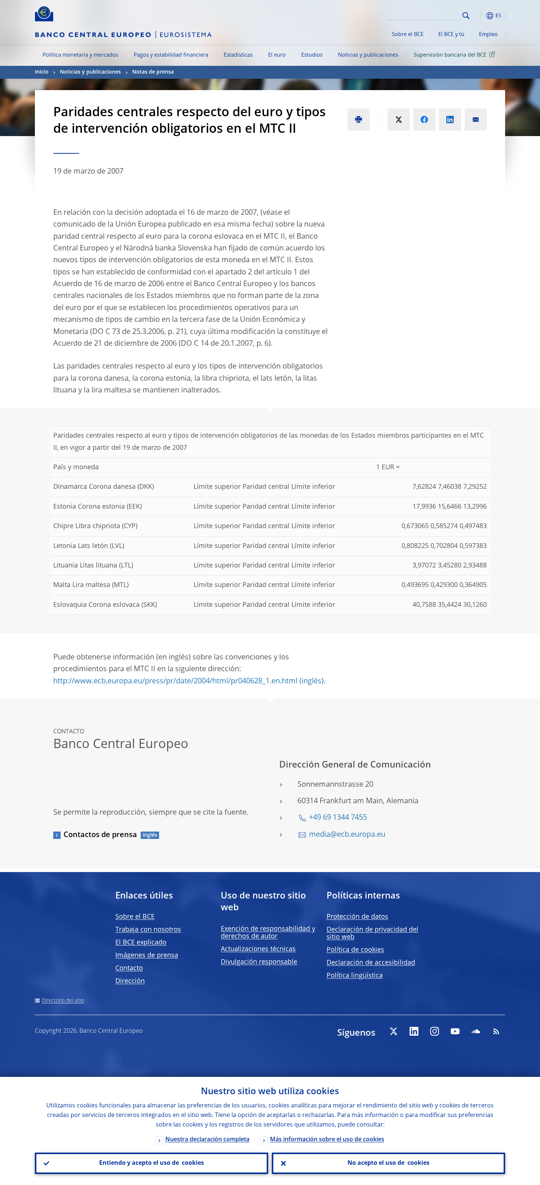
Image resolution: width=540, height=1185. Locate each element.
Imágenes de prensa (146, 955)
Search (466, 15)
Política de (355, 950)
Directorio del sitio (63, 1000)
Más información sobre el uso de (327, 1140)
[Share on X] (399, 119)
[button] (479, 16)
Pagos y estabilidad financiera (171, 55)
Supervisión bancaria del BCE (450, 55)
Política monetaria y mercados (80, 55)
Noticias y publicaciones (368, 55)
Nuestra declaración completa (207, 1140)
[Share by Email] (476, 119)
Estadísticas (238, 55)
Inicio (41, 72)
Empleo (488, 34)
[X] (393, 1031)
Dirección (130, 981)
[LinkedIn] (414, 1031)
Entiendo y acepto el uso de (151, 1163)
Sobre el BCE (408, 34)
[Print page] (359, 119)
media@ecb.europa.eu (347, 835)
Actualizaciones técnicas (258, 949)
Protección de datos (357, 917)
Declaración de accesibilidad (371, 963)
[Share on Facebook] (424, 119)
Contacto (129, 968)
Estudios (312, 55)
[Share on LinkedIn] (450, 119)
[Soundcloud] (476, 1031)
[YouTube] (455, 1031)
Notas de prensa (153, 72)
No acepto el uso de (388, 1163)
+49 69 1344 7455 (338, 818)
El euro (277, 55)
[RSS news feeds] (496, 1031)
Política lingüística (355, 975)
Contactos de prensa (100, 835)
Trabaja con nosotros (148, 929)
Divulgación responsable (259, 962)
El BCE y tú (451, 34)
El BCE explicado (140, 942)
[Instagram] (434, 1031)
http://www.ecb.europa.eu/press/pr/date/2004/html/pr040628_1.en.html (175, 681)
